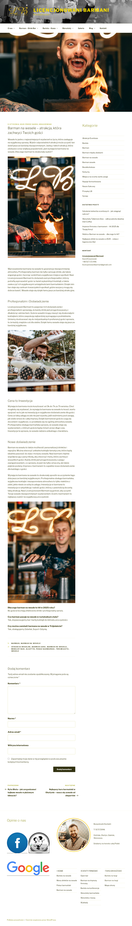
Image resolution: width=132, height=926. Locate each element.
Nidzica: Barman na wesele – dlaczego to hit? (100, 234)
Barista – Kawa (49, 28)
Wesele (15, 651)
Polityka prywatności (15, 920)
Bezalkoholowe (88, 167)
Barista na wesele (64, 876)
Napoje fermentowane (91, 181)
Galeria (81, 28)
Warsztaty (66, 28)
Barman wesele (88, 162)
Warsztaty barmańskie (90, 893)
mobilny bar (18, 649)
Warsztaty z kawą (88, 898)
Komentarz (14, 683)
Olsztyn (30, 649)
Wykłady (84, 902)
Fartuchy (86, 172)
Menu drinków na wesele (67, 880)
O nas (10, 28)
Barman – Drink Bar (27, 28)
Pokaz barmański (45, 649)
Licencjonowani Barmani (71, 10)
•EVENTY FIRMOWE (89, 871)
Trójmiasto (62, 649)
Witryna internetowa (18, 745)
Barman (15, 643)
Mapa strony (110, 885)
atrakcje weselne (21, 647)
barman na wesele (57, 647)
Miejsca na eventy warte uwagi (95, 177)
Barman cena (39, 647)
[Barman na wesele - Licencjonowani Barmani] (39, 850)
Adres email (14, 732)
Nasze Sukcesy (88, 186)
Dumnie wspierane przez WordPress (41, 920)
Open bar (84, 876)
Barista (85, 143)
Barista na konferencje (90, 888)
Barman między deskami (92, 153)
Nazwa (12, 718)
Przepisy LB (87, 191)
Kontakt (103, 28)
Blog (91, 28)
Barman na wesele (31, 643)
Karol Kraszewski (42, 124)
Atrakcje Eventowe (90, 138)
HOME (60, 871)
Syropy (85, 196)
